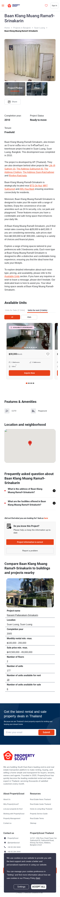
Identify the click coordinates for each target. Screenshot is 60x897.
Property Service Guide (39, 814)
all (12, 317)
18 (8, 680)
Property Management (11, 818)
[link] (38, 878)
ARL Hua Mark (27, 189)
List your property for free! (13, 809)
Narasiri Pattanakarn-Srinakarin (22, 615)
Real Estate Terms (37, 818)
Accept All (38, 886)
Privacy (19, 893)
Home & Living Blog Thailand (41, 809)
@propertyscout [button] (14, 843)
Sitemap (33, 823)
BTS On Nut (36, 185)
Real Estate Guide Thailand (40, 804)
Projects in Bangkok (22, 28)
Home (7, 28)
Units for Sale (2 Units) (15, 310)
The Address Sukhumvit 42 (29, 169)
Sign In (54, 5)
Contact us (7, 823)
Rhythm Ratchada (18, 175)
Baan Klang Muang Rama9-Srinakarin (21, 31)
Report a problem (30, 550)
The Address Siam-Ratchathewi (38, 172)
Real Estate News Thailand (40, 799)
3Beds (29, 317)
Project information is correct (30, 542)
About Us (6, 799)
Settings (21, 886)
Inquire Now (29, 373)
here (46, 518)
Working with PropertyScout (13, 814)
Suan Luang (39, 28)
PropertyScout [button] (13, 838)
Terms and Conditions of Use (33, 893)
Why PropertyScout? (11, 804)
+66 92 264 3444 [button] (14, 847)
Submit (46, 732)
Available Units (12, 276)
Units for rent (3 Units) (37, 310)
